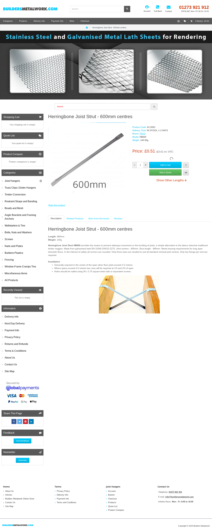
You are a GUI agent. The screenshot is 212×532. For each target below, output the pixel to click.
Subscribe (22, 460)
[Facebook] (13, 421)
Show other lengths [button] (170, 180)
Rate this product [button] (56, 205)
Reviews (118, 218)
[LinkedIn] (31, 421)
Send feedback (22, 441)
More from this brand (98, 218)
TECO (142, 133)
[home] (87, 27)
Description (56, 218)
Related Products (75, 218)
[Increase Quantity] (146, 165)
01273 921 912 (175, 492)
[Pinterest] (25, 421)
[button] (165, 165)
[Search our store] (127, 9)
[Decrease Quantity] (135, 165)
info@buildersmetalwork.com (179, 497)
